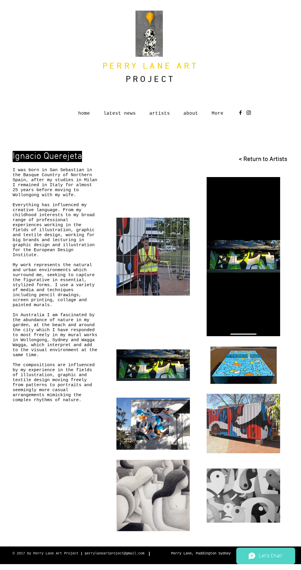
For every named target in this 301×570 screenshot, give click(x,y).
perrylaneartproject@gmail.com (114, 553)
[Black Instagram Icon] (249, 113)
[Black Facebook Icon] (240, 113)
